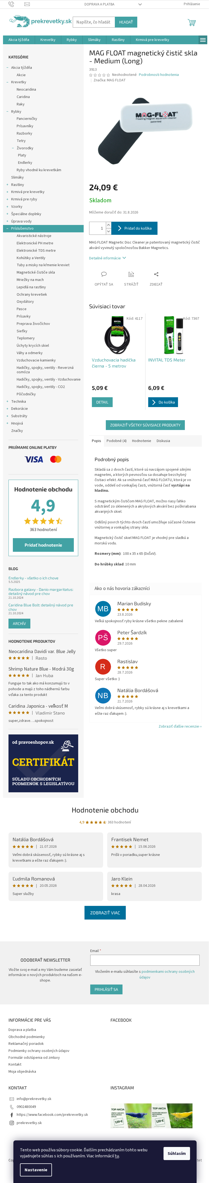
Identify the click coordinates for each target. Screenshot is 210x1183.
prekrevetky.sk (29, 1123)
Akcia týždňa (21, 67)
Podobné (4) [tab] (117, 441)
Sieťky (22, 331)
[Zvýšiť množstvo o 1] (108, 225)
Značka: (110, 80)
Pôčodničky (26, 394)
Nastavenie (36, 1170)
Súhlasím (177, 1154)
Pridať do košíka (138, 228)
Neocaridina (26, 89)
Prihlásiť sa (106, 989)
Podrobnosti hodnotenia (159, 75)
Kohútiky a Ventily (31, 258)
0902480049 (26, 1107)
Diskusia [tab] (163, 441)
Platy (22, 155)
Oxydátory (25, 301)
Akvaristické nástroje (34, 236)
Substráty (19, 416)
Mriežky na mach (30, 280)
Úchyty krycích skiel (33, 345)
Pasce (22, 309)
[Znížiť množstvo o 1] (108, 231)
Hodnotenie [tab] (141, 441)
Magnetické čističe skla (36, 272)
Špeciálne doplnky (26, 214)
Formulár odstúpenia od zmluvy (34, 1057)
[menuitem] (19, 39)
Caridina (23, 97)
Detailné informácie (105, 258)
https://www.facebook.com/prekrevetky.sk (52, 1114)
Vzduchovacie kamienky (36, 360)
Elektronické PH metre (35, 243)
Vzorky (16, 206)
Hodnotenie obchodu (105, 809)
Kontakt (14, 1064)
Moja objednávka (22, 1071)
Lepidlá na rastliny (31, 287)
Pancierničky (27, 118)
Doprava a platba (99, 4)
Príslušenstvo (22, 228)
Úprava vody (21, 221)
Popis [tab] (96, 441)
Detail (102, 402)
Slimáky (17, 177)
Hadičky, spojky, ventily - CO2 (41, 387)
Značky (17, 431)
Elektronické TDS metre (36, 250)
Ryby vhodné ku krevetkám (39, 170)
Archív (19, 623)
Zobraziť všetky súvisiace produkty (145, 425)
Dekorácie (19, 408)
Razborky (24, 133)
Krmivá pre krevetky (28, 192)
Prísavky (24, 316)
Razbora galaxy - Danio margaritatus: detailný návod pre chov (40, 591)
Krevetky (18, 82)
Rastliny (17, 185)
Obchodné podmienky (26, 1037)
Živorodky (25, 148)
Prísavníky (25, 126)
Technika (18, 401)
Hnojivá (17, 423)
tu (117, 1156)
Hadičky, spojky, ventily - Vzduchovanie (49, 379)
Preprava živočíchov (33, 324)
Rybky (16, 111)
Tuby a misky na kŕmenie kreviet (43, 265)
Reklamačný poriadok (26, 1043)
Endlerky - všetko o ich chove (33, 578)
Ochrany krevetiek (32, 294)
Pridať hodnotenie (43, 544)
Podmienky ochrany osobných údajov (38, 1051)
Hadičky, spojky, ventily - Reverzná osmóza (45, 370)
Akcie (21, 75)
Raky (21, 104)
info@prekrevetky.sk (34, 1099)
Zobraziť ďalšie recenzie (179, 726)
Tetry (21, 141)
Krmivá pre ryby (24, 199)
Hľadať (126, 22)
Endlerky (25, 162)
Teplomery (26, 338)
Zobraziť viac (105, 912)
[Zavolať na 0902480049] (16, 4)
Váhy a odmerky (30, 353)
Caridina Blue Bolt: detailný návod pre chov (40, 607)
